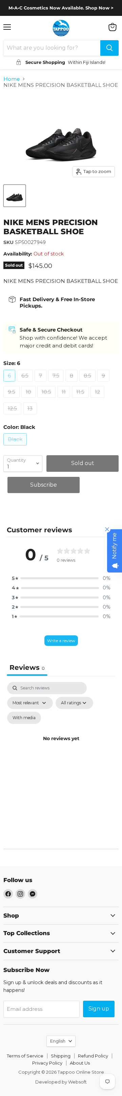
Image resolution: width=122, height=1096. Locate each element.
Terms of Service (25, 1055)
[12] (98, 399)
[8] (72, 383)
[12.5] (13, 416)
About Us (80, 1063)
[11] (64, 399)
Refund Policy (93, 1055)
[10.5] (47, 399)
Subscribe (43, 485)
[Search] (109, 48)
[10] (29, 399)
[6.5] (26, 383)
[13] (31, 416)
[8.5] (88, 383)
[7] (41, 383)
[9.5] (12, 399)
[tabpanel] (61, 746)
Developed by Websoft (61, 1082)
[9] (104, 383)
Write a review (61, 640)
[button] (61, 578)
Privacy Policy (47, 1063)
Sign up (98, 1008)
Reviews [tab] (27, 667)
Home (11, 79)
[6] (10, 383)
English (57, 1041)
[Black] (15, 447)
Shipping (60, 1055)
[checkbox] (24, 718)
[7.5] (56, 383)
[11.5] (81, 399)
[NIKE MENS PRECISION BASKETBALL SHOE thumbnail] (14, 195)
